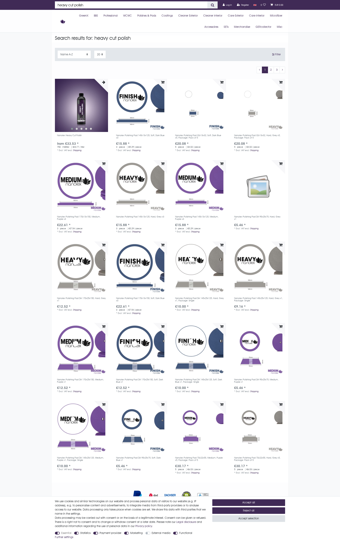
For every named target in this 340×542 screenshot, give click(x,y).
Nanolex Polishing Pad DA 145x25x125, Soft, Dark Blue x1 (198, 380)
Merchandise (242, 26)
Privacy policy (143, 526)
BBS (96, 15)
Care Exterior (236, 15)
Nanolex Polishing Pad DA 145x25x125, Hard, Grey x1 (199, 299)
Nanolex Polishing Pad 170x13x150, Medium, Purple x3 (78, 217)
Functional (185, 533)
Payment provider (110, 533)
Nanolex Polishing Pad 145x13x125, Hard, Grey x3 (140, 216)
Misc (279, 26)
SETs (226, 26)
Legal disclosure (186, 521)
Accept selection (248, 518)
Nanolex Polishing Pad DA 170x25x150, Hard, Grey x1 (81, 299)
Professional (110, 15)
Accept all (248, 502)
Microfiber (276, 15)
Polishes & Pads (146, 15)
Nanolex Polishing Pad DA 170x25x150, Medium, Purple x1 (80, 380)
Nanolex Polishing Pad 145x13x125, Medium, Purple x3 (196, 217)
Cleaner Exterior (188, 15)
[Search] (212, 4)
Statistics (85, 533)
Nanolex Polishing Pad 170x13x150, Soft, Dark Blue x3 (140, 299)
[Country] (254, 5)
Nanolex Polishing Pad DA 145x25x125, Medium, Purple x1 (80, 459)
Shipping (77, 150)
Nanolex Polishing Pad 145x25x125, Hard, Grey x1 (258, 299)
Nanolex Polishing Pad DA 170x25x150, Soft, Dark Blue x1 (139, 380)
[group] (81, 105)
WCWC (127, 15)
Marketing (136, 533)
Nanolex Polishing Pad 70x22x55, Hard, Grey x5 (257, 459)
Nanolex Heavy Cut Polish (69, 135)
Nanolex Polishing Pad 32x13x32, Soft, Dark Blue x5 (198, 136)
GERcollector (263, 26)
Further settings (64, 537)
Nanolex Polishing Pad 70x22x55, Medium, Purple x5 (199, 459)
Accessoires (211, 26)
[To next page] (282, 70)
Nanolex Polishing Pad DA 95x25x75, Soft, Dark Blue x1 (138, 459)
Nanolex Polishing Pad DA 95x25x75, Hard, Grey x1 (257, 217)
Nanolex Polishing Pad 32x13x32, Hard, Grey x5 (257, 136)
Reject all (248, 510)
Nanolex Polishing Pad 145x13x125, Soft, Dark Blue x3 (140, 136)
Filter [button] (278, 54)
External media (161, 533)
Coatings (167, 15)
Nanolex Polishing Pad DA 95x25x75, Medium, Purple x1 (256, 380)
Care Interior (256, 15)
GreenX (83, 15)
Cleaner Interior (212, 15)
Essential (66, 533)
